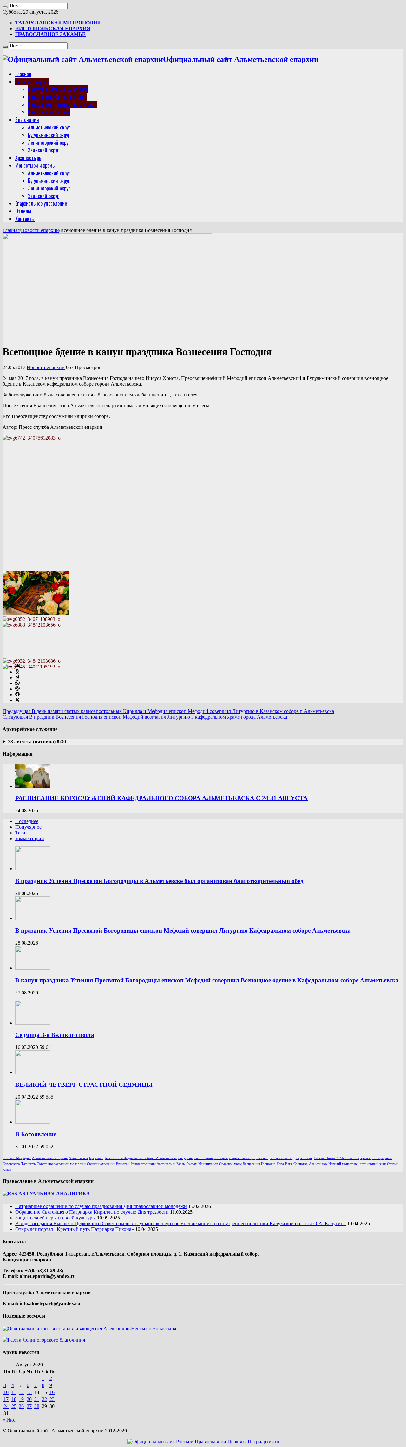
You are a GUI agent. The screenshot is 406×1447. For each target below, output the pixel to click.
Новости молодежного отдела (58, 89)
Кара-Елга (284, 1163)
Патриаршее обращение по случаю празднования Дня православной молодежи (101, 1206)
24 (6, 1406)
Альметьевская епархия (50, 1158)
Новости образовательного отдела (62, 104)
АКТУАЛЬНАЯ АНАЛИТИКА (54, 1193)
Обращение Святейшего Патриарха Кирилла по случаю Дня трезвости (92, 1212)
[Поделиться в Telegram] (17, 677)
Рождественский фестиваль (151, 1163)
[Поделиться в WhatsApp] (17, 683)
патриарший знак (373, 1163)
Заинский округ (43, 150)
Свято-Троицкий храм (211, 1158)
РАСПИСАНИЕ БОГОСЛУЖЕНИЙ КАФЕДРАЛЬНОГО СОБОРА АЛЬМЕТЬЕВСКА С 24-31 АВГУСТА (161, 798)
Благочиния (27, 119)
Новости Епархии (32, 81)
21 (36, 1399)
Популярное (28, 827)
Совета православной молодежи (61, 1163)
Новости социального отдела (57, 97)
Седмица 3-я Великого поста (54, 1035)
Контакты (25, 218)
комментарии (29, 838)
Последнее (26, 821)
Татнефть (28, 1163)
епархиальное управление (248, 1158)
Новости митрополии (49, 112)
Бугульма (96, 1158)
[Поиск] (5, 7)
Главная (23, 74)
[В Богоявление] (32, 1122)
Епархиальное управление (41, 203)
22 (44, 1399)
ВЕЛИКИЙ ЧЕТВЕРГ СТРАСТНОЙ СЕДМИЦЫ (84, 1084)
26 (21, 1406)
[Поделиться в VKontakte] (17, 666)
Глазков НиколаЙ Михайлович (336, 1158)
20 (29, 1399)
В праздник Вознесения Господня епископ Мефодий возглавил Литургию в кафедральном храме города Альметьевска (145, 717)
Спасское (226, 1163)
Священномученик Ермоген (108, 1163)
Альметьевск (78, 1158)
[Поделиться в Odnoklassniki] (17, 671)
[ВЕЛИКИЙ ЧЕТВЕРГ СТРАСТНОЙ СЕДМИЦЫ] (32, 1072)
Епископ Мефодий (17, 1158)
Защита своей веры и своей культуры (55, 1217)
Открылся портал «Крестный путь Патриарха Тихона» (74, 1229)
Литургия (185, 1158)
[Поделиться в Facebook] (17, 694)
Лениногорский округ (49, 142)
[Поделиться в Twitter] (17, 700)
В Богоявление (35, 1134)
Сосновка (300, 1163)
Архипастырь (28, 158)
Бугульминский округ (48, 135)
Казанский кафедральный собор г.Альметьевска (141, 1158)
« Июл (9, 1420)
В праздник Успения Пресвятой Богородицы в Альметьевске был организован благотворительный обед (159, 881)
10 (6, 1392)
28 (36, 1406)
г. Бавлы (179, 1163)
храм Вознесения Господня (254, 1163)
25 (13, 1406)
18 (13, 1399)
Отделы (23, 211)
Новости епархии (40, 230)
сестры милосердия (284, 1158)
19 (21, 1399)
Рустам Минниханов (202, 1163)
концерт (306, 1158)
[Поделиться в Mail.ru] (17, 689)
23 (52, 1399)
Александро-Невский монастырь (333, 1163)
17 (6, 1399)
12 (21, 1392)
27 (29, 1406)
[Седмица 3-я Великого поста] (32, 1023)
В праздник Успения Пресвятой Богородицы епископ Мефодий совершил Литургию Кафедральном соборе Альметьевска (183, 930)
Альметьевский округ (49, 127)
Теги (20, 832)
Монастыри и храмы (35, 165)
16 (52, 1392)
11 (13, 1392)
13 (29, 1392)
